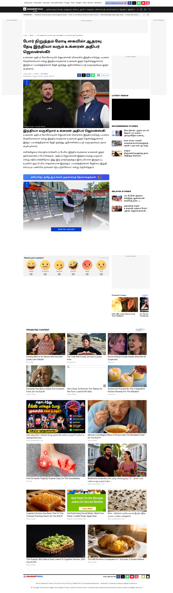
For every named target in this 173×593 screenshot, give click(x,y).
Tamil (73, 3)
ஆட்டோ (83, 9)
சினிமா (76, 9)
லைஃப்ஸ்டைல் (112, 9)
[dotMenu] (138, 9)
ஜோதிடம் (123, 9)
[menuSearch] (150, 9)
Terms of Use (54, 583)
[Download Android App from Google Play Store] (143, 576)
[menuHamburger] (145, 9)
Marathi (90, 3)
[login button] (141, 9)
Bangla (78, 3)
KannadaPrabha (57, 3)
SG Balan (44, 74)
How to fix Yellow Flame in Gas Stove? (83, 15)
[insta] (148, 3)
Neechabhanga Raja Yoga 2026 (112, 15)
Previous (144, 14)
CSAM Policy (76, 583)
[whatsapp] (139, 3)
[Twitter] (134, 3)
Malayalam (28, 3)
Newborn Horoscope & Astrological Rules (51, 15)
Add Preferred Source (114, 3)
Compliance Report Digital (119, 583)
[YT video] (143, 3)
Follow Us (105, 75)
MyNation (98, 3)
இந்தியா (131, 9)
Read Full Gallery (66, 229)
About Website (41, 583)
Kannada (46, 3)
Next (148, 14)
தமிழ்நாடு (68, 9)
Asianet (33, 576)
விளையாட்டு (100, 9)
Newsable (38, 3)
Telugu (67, 3)
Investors (133, 583)
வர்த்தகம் (90, 9)
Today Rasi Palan (132, 15)
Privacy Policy (66, 583)
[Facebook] (130, 3)
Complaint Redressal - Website (95, 583)
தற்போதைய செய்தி (54, 9)
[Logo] (34, 9)
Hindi (84, 3)
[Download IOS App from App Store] (148, 576)
